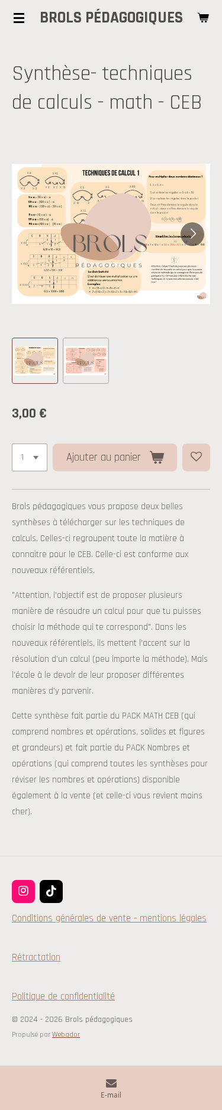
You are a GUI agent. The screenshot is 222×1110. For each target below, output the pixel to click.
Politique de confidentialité (63, 996)
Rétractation (36, 957)
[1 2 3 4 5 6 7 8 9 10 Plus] (29, 457)
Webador (66, 1034)
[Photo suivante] (192, 234)
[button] (35, 361)
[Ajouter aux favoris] (196, 457)
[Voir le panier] (203, 18)
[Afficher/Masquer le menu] (19, 18)
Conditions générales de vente (71, 918)
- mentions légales (169, 918)
